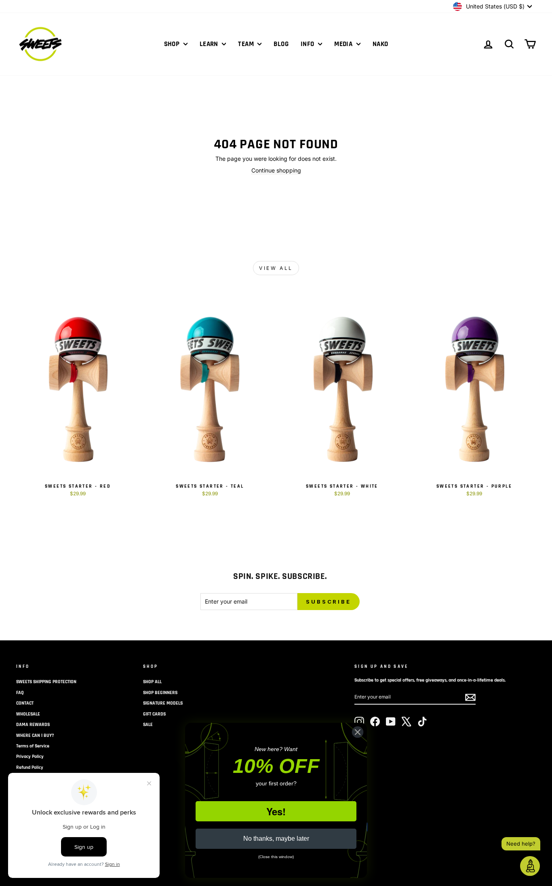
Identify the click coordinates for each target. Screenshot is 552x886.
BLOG (281, 44)
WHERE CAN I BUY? (35, 735)
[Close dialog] (358, 732)
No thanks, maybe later (276, 838)
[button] (530, 866)
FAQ (20, 693)
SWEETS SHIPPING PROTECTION (46, 682)
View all (276, 268)
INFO (308, 44)
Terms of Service (32, 746)
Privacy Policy (30, 756)
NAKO (380, 44)
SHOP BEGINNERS (160, 693)
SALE (148, 725)
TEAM (246, 44)
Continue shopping (276, 170)
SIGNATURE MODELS (163, 703)
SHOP (172, 44)
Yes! (276, 811)
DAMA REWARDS (33, 725)
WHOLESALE (28, 714)
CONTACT (25, 703)
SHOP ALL (152, 682)
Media (344, 44)
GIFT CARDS (154, 714)
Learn (210, 44)
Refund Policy (29, 767)
